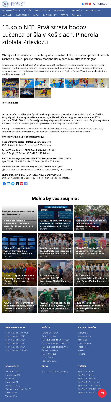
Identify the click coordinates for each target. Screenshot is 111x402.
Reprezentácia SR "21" (15, 336)
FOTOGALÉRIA (22, 15)
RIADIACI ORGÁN (42, 10)
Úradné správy (84, 343)
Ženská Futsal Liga (50, 350)
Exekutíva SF (83, 332)
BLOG (36, 15)
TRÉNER (64, 15)
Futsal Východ (48, 357)
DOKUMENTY (60, 10)
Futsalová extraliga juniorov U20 (55, 339)
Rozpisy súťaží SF (12, 375)
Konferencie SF (11, 382)
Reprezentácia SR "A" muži (16, 332)
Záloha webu (11, 392)
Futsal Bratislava (49, 354)
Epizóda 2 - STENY (86, 375)
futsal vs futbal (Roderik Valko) (55, 371)
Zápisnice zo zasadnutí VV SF (18, 389)
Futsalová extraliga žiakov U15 (55, 347)
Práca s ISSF (83, 347)
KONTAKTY (7, 15)
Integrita (81, 354)
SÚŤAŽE (27, 10)
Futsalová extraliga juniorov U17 (55, 343)
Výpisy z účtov (11, 396)
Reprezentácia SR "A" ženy (16, 350)
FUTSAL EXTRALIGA (25, 20)
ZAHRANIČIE (76, 10)
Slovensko (76, 15)
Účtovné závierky (12, 385)
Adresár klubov (84, 336)
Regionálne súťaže (50, 361)
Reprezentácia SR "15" (15, 347)
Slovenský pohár (49, 336)
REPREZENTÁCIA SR (11, 10)
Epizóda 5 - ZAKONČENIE (89, 385)
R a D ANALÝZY (49, 15)
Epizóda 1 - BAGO (86, 371)
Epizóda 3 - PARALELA (87, 378)
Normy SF (9, 378)
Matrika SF (82, 339)
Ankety (81, 350)
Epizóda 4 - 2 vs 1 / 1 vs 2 (89, 382)
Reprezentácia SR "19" (15, 339)
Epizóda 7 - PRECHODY (88, 392)
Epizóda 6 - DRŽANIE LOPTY (90, 389)
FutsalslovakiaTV (93, 10)
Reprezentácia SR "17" (15, 343)
